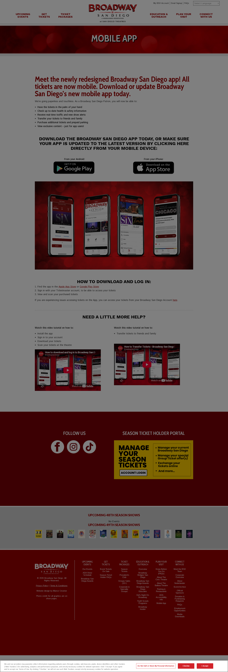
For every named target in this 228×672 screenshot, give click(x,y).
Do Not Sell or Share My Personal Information (156, 666)
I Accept (205, 666)
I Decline (186, 666)
